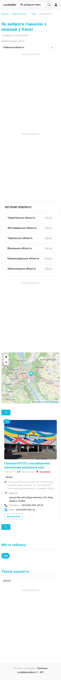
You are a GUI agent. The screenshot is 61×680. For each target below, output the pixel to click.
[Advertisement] (30, 86)
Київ (34, 14)
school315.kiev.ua (25, 509)
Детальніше (13, 516)
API (42, 672)
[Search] (49, 5)
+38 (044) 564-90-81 (32, 505)
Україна (5, 14)
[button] (32, 374)
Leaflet (37, 401)
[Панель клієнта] (56, 4)
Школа (9, 477)
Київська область (20, 14)
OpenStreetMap (51, 401)
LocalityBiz (9, 4)
